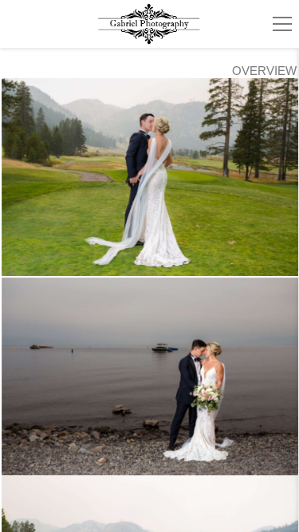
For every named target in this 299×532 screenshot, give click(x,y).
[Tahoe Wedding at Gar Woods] (150, 376)
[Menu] (282, 24)
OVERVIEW (264, 70)
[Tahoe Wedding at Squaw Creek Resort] (150, 177)
